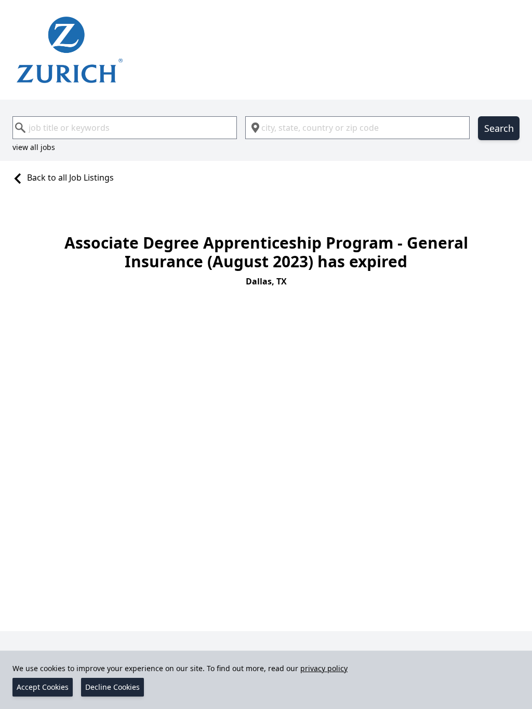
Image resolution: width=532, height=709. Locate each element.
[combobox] (124, 127)
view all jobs (33, 147)
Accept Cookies (43, 687)
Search (499, 128)
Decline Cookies (112, 687)
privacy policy (324, 668)
